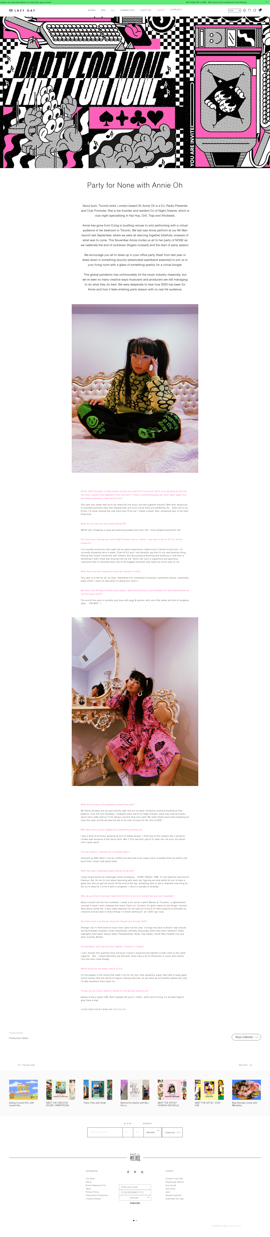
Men (103, 10)
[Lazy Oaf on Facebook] (128, 1172)
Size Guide (171, 1185)
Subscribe (135, 1203)
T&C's (88, 1189)
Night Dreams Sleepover (164, 550)
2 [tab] (136, 1220)
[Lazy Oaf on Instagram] (142, 1172)
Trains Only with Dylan (95, 1103)
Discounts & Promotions (97, 1195)
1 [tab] (133, 1220)
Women (92, 10)
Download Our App (175, 1199)
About (88, 1182)
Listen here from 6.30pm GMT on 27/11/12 (103, 1009)
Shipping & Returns (175, 1182)
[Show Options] (148, 1197)
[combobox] (134, 1197)
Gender (147, 1124)
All (113, 10)
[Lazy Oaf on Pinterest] (135, 1172)
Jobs (168, 1192)
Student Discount (174, 1195)
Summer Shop (128, 10)
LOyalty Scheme (93, 1199)
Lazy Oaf (233, 1226)
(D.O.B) (128, 1124)
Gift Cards (170, 1189)
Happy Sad (145, 10)
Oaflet (161, 10)
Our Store (90, 1179)
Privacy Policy (92, 1192)
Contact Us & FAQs (174, 1179)
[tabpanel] (135, 1191)
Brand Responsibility (96, 1185)
